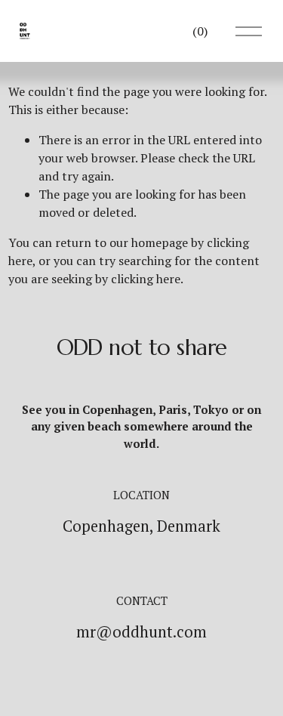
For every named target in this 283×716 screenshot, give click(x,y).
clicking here (145, 278)
